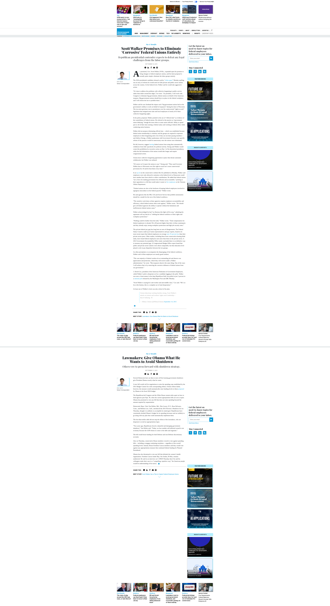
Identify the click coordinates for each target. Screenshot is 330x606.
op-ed (138, 173)
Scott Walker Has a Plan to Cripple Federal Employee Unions (160, 474)
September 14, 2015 (170, 302)
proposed (181, 389)
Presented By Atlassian (194, 188)
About (187, 30)
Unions (153, 36)
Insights (197, 33)
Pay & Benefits (176, 33)
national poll (138, 278)
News (136, 33)
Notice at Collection (175, 1)
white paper (168, 80)
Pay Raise (159, 36)
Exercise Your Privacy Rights (207, 1)
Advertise (205, 30)
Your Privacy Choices (187, 1)
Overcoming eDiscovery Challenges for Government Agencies (197, 163)
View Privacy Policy (193, 61)
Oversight (153, 33)
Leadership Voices (207, 33)
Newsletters (196, 30)
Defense (161, 33)
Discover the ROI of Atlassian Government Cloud (198, 186)
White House (145, 36)
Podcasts (173, 30)
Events (181, 30)
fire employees (171, 182)
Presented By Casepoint (194, 167)
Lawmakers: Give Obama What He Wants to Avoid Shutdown (160, 316)
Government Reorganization (131, 36)
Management (144, 33)
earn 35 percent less (173, 234)
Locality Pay (168, 36)
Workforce (186, 33)
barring (151, 144)
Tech (168, 33)
